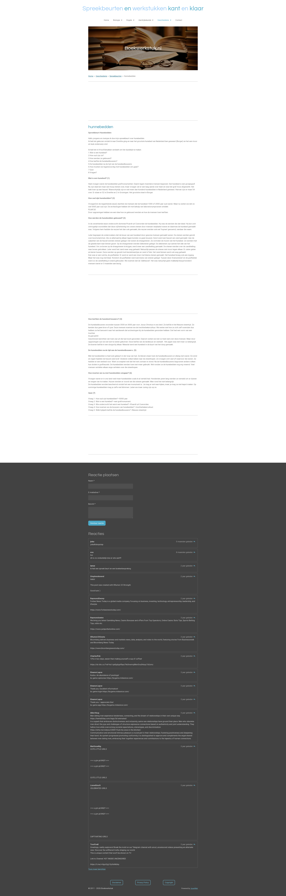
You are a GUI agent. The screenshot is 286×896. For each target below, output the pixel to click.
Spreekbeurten (115, 76)
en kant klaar (143, 8)
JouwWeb (194, 888)
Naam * (91, 481)
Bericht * (92, 504)
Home (90, 76)
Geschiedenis (101, 76)
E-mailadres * (94, 492)
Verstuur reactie (97, 523)
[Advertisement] (143, 101)
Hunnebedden (130, 76)
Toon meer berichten (97, 869)
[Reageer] (194, 541)
